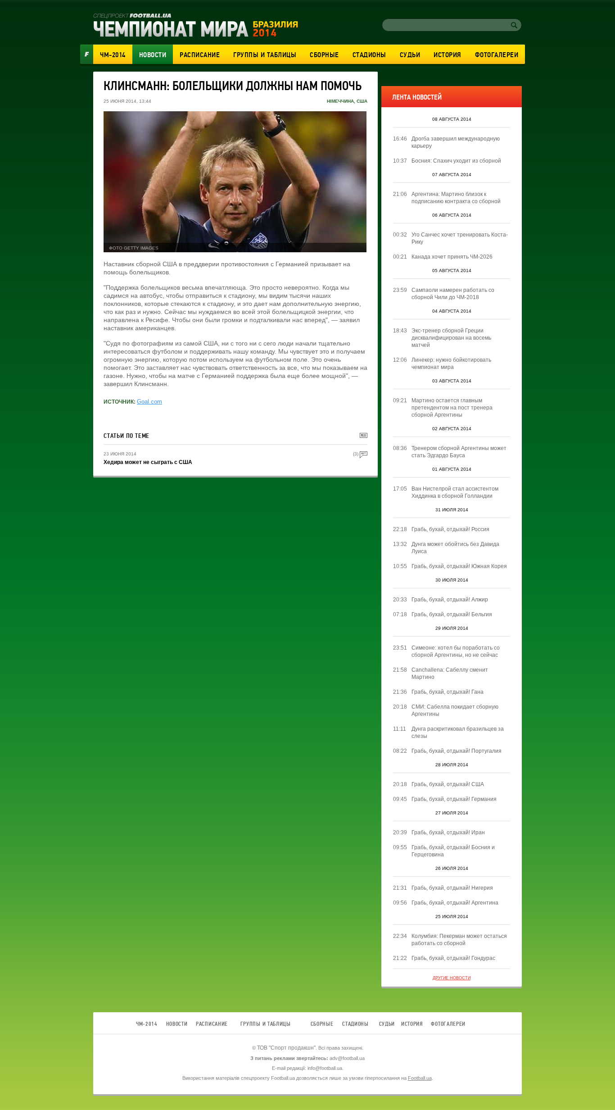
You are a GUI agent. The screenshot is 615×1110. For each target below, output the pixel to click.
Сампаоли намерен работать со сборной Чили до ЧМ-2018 (453, 293)
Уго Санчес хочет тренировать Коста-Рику (460, 238)
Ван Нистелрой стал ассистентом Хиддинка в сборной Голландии (455, 492)
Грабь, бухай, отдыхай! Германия (454, 799)
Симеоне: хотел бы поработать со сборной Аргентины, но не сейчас (456, 651)
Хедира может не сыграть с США (148, 462)
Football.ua (420, 1078)
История (447, 54)
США (362, 101)
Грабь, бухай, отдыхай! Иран (448, 832)
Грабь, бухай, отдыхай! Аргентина (455, 903)
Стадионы (369, 54)
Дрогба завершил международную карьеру (456, 142)
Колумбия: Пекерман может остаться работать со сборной (459, 939)
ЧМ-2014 (113, 54)
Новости (153, 54)
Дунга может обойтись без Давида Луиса (455, 548)
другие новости (451, 978)
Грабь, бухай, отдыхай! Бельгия (452, 614)
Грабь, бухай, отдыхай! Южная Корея (459, 566)
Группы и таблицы (264, 54)
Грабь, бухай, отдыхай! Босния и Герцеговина (453, 851)
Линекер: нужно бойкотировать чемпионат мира (451, 363)
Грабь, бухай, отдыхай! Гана (448, 692)
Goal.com (149, 401)
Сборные (324, 54)
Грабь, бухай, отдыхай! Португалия (457, 751)
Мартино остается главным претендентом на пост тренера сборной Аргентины (452, 407)
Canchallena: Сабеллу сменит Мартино (450, 673)
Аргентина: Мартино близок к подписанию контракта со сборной (456, 198)
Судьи (410, 54)
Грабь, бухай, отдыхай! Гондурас (453, 958)
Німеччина (340, 101)
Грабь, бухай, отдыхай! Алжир (450, 599)
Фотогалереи (497, 54)
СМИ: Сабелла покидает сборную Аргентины (455, 710)
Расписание (200, 54)
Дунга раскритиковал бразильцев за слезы (458, 732)
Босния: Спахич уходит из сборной (456, 161)
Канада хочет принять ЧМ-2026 (452, 257)
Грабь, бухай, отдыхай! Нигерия (452, 888)
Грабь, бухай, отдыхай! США (448, 784)
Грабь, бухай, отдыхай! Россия (450, 529)
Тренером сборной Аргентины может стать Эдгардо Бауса (459, 452)
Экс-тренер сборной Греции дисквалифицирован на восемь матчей (451, 338)
